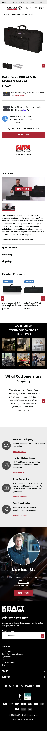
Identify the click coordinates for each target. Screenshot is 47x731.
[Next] (43, 298)
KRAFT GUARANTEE (20, 497)
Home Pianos (7, 651)
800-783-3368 (23, 583)
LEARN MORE (39, 2)
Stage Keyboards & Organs (12, 654)
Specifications (9, 248)
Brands (4, 665)
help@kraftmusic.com (23, 585)
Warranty (7, 254)
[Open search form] (27, 8)
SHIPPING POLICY (19, 451)
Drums (4, 659)
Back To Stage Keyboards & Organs (18, 15)
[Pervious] (2, 298)
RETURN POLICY (18, 473)
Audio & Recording (9, 662)
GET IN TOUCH (23, 593)
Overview (7, 173)
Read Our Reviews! (20, 515)
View (16, 295)
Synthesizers (6, 657)
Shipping (7, 261)
